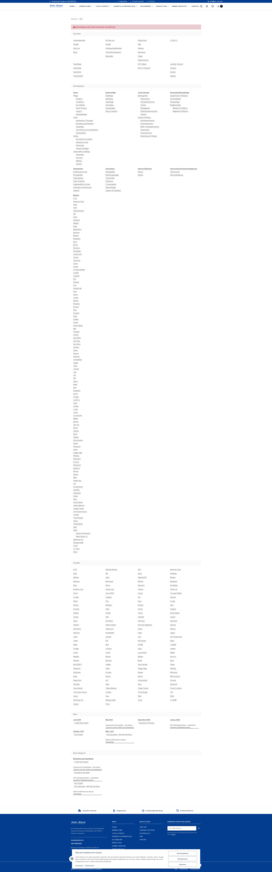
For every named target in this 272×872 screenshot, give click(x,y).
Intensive (76, 356)
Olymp (75, 443)
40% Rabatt (142, 64)
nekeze (76, 431)
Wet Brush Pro (78, 539)
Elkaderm (76, 304)
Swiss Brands (78, 502)
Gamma (75, 617)
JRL (74, 375)
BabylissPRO (142, 577)
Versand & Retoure (147, 830)
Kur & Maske (80, 105)
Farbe (75, 117)
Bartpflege (109, 96)
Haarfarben (77, 72)
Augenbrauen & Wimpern (179, 96)
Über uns (76, 48)
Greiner (76, 335)
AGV (139, 569)
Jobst (75, 366)
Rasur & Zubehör (111, 111)
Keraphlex (76, 391)
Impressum (141, 52)
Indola (75, 350)
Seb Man (76, 490)
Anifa (75, 208)
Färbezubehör (81, 133)
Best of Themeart (144, 68)
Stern (75, 499)
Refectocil (173, 672)
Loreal (75, 412)
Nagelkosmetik (175, 105)
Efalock (76, 301)
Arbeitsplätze (110, 172)
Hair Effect (109, 621)
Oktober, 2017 (78, 731)
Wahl (75, 527)
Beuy (75, 242)
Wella (75, 530)
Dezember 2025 (144, 720)
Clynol (75, 263)
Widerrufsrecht (143, 60)
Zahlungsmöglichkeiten (114, 48)
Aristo (75, 217)
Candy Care (77, 254)
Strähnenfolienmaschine (148, 111)
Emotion (76, 307)
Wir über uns (110, 40)
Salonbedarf (117, 839)
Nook (75, 434)
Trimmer (143, 105)
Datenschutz (142, 40)
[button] (207, 6)
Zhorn (75, 552)
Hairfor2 (76, 625)
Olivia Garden (78, 440)
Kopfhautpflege (81, 114)
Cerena (76, 257)
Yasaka (75, 704)
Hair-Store (76, 344)
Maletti (75, 418)
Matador (76, 656)
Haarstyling (77, 68)
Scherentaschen (146, 133)
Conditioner (80, 102)
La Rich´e (76, 400)
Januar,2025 (175, 720)
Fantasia (173, 609)
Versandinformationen (113, 52)
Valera (75, 521)
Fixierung (79, 158)
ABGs (174, 834)
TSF (171, 692)
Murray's (109, 660)
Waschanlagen (111, 187)
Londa (75, 409)
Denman (76, 282)
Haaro (75, 621)
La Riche (109, 648)
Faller (75, 316)
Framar (75, 322)
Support (173, 76)
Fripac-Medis (78, 325)
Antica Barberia (78, 211)
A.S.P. (75, 569)
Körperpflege (110, 108)
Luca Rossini (77, 415)
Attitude (76, 223)
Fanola (140, 609)
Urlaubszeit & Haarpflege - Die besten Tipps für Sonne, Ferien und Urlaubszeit (120, 726)
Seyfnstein (77, 493)
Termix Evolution (176, 688)
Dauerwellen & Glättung (81, 151)
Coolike (76, 273)
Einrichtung (117, 843)
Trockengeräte (111, 184)
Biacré (75, 245)
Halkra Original (111, 625)
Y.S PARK (173, 700)
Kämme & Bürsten (119, 846)
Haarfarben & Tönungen (84, 120)
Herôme (76, 347)
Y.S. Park (76, 549)
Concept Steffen (79, 270)
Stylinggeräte (145, 108)
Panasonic (77, 446)
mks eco (76, 425)
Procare (76, 462)
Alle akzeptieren (183, 853)
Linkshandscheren (146, 123)
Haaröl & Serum (81, 108)
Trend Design (78, 518)
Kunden (173, 72)
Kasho (75, 381)
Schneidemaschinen (147, 102)
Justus (75, 641)
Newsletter (109, 56)
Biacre (108, 585)
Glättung (79, 161)
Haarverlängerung (176, 175)
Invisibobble (77, 359)
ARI (74, 214)
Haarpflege (77, 64)
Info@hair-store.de (216, 1)
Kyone (75, 394)
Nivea (140, 660)
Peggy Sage (77, 453)
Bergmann (76, 239)
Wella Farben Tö (82, 536)
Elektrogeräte (142, 96)
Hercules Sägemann (145, 625)
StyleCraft (173, 684)
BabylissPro (77, 229)
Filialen (140, 56)
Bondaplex (77, 251)
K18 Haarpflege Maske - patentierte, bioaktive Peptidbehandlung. (183, 726)
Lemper (76, 406)
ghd (74, 328)
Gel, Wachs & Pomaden (84, 139)
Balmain (172, 577)
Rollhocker (109, 181)
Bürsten (140, 175)
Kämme (140, 172)
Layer (75, 403)
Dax (74, 279)
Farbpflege (80, 127)
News (75, 52)
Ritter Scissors (175, 676)
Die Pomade (78, 734)
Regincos (76, 468)
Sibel (107, 684)
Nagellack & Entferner (180, 111)
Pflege (75, 96)
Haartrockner (145, 99)
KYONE (140, 644)
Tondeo (76, 515)
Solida (75, 496)
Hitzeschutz (80, 145)
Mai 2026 (109, 720)
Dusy (75, 291)
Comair (75, 266)
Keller (75, 384)
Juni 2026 (77, 720)
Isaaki (140, 633)
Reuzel (75, 471)
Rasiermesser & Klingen (148, 136)
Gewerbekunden (79, 40)
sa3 (74, 484)
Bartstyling (109, 99)
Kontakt (76, 44)
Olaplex (76, 437)
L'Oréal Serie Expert (81, 723)
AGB (139, 44)
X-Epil (75, 546)
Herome (173, 625)
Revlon (75, 474)
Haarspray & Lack (82, 142)
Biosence (76, 248)
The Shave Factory (80, 511)
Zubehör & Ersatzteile (113, 190)
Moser (75, 428)
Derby (75, 601)
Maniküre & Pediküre (180, 108)
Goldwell (76, 332)
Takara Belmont (78, 505)
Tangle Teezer (78, 508)
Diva (74, 285)
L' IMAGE (173, 644)
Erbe (75, 310)
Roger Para (77, 480)
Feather (76, 319)
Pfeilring (76, 456)
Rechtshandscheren (147, 120)
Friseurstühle (110, 178)
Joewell (76, 369)
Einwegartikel (78, 175)
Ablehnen (182, 864)
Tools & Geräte (118, 833)
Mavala (75, 422)
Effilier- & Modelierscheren (149, 127)
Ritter (75, 477)
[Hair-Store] (56, 6)
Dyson (75, 294)
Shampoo (79, 99)
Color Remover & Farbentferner (87, 130)
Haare (114, 827)
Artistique (76, 220)
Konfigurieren (183, 859)
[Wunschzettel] (212, 6)
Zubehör (79, 164)
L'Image (76, 397)
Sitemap (141, 48)
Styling (75, 136)
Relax (75, 676)
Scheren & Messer (144, 117)
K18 (74, 378)
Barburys (76, 232)
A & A (75, 198)
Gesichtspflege (175, 99)
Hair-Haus (76, 341)
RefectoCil (77, 465)
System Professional (83, 533)
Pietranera (77, 459)
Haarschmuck (175, 172)
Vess (107, 696)
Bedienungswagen (112, 175)
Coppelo (76, 276)
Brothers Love (78, 589)
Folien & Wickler (79, 181)
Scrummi (173, 680)
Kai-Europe (142, 641)
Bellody (76, 235)
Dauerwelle (80, 154)
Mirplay (140, 656)
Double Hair (77, 288)
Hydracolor (110, 629)
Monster (76, 660)
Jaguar (75, 363)
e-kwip (75, 297)
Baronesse (109, 581)
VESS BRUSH (78, 524)
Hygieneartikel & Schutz (81, 184)
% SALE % (174, 40)
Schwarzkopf (78, 487)
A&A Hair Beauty (111, 569)
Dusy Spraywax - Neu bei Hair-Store (119, 734)
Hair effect (77, 338)
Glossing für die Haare (146, 723)
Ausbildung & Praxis (80, 172)
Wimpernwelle (78, 542)
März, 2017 (110, 731)
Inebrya (76, 353)
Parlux (75, 449)
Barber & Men (117, 830)
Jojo (74, 372)
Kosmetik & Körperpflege (122, 836)
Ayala (75, 226)
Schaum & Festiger (82, 148)
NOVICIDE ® (77, 664)
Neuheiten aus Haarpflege (83, 759)
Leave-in (79, 111)
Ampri (75, 204)
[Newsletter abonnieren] (198, 828)
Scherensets (144, 130)
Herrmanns (77, 629)
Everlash (76, 313)
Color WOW (110, 593)
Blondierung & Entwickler (84, 123)
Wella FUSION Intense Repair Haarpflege (116, 741)
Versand (173, 68)
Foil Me (108, 613)
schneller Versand (176, 64)
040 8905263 (63, 1)
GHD (107, 617)
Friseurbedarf (78, 76)
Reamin (140, 672)
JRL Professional (176, 637)
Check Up (76, 260)
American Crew (78, 201)
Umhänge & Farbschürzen (82, 187)
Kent (74, 387)
